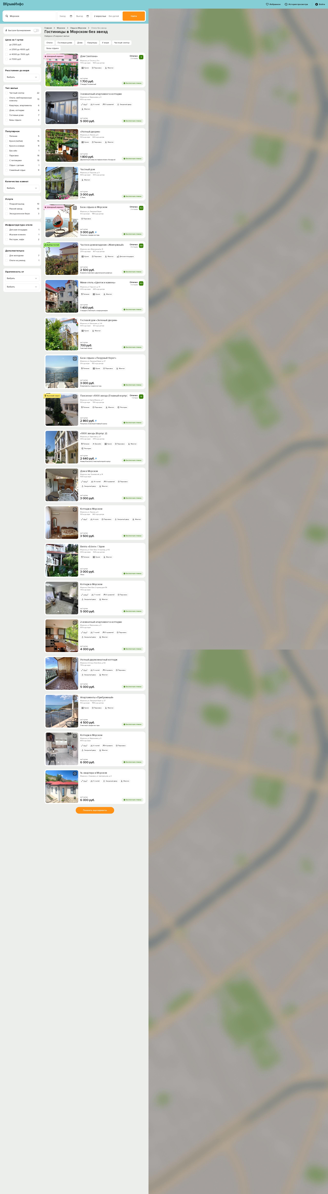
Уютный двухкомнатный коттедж (98, 659)
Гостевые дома (24, 115)
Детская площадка (24, 229)
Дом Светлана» (89, 56)
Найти (134, 16)
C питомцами (24, 160)
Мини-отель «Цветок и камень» (97, 282)
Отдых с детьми (24, 165)
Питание (24, 136)
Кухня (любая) (24, 141)
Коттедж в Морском (91, 508)
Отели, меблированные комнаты (24, 99)
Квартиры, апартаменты (24, 105)
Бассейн (24, 150)
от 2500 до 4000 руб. (19, 49)
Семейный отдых (24, 170)
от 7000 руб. (15, 59)
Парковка (24, 155)
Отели (50, 42)
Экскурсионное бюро (24, 213)
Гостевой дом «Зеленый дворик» (98, 320)
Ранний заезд (24, 209)
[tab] (58, 83)
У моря (105, 42)
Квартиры (92, 42)
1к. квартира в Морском (93, 772)
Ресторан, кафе (24, 239)
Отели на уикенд (24, 260)
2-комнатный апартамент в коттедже (101, 622)
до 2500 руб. (15, 44)
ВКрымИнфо (13, 4)
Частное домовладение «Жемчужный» (102, 244)
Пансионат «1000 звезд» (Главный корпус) (104, 395)
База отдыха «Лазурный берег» (98, 358)
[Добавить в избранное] (75, 57)
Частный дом (87, 169)
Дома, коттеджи (24, 110)
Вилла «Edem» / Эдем (92, 546)
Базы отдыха (24, 120)
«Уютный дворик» (90, 131)
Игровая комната (24, 234)
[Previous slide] (49, 70)
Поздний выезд (24, 204)
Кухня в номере (24, 146)
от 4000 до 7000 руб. (19, 54)
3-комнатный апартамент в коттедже (101, 94)
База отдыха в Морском (93, 207)
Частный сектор (24, 93)
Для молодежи (24, 255)
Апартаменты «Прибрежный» (96, 697)
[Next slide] (75, 70)
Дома (80, 42)
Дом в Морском (89, 471)
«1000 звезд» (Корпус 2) (93, 433)
